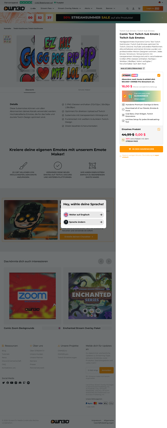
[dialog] (83, 214)
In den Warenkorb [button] (143, 149)
